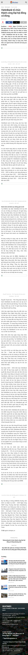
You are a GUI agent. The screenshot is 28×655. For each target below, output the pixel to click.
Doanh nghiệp (14, 7)
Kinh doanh (7, 7)
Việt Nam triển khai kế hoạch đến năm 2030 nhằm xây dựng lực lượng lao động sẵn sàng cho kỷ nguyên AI (17, 562)
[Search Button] (26, 2)
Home (2, 7)
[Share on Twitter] (16, 22)
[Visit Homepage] (14, 2)
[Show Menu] (2, 2)
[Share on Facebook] (9, 22)
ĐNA (10, 26)
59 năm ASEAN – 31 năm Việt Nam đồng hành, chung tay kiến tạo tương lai (18, 587)
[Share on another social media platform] (23, 22)
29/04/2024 (3, 19)
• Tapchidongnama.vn (9, 638)
